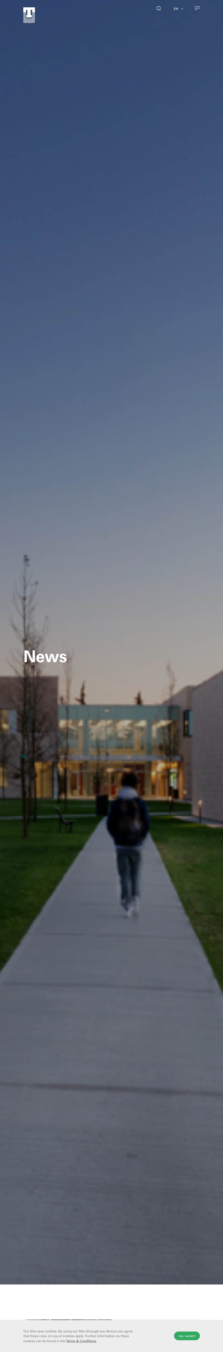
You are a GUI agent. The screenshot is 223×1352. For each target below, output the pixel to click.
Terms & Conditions (81, 1341)
